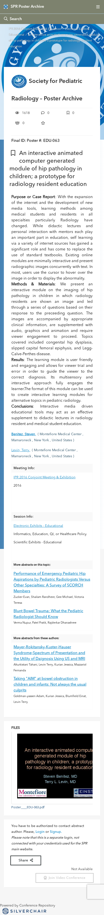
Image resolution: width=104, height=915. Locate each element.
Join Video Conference (66, 877)
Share (24, 860)
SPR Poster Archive (27, 7)
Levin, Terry (20, 450)
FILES (15, 728)
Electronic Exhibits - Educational (38, 526)
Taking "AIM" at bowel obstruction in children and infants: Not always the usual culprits (50, 684)
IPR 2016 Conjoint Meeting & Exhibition (35, 29)
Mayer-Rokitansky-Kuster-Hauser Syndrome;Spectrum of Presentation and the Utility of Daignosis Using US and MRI (49, 653)
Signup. (56, 832)
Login (40, 832)
